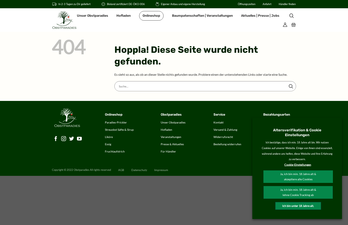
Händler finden (287, 4)
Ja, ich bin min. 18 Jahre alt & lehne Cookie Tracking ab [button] (298, 192)
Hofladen (123, 16)
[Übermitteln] (291, 86)
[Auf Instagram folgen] (63, 139)
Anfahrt (267, 4)
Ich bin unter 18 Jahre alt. (298, 205)
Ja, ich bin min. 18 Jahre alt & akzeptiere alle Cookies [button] (298, 176)
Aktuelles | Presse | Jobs (260, 16)
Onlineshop (151, 16)
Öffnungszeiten (246, 4)
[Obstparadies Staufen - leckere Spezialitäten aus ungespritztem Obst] (64, 20)
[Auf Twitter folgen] (71, 139)
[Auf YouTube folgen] (79, 139)
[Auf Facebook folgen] (55, 139)
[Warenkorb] (293, 25)
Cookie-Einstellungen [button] (297, 164)
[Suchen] (291, 15)
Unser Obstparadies (92, 16)
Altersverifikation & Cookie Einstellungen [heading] (297, 132)
